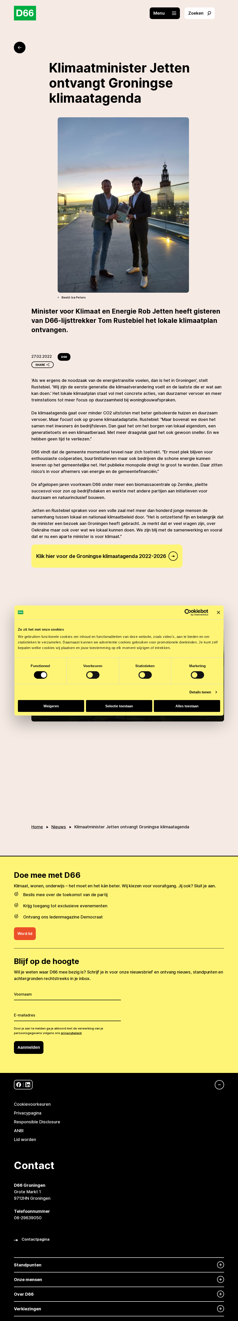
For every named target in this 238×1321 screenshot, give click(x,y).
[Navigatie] (217, 1084)
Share (40, 365)
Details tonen (200, 692)
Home (37, 826)
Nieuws (58, 826)
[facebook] (18, 1084)
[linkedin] (27, 1084)
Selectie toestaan (119, 706)
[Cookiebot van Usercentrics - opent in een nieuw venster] (188, 612)
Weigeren (51, 706)
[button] (167, 13)
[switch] (92, 675)
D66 (64, 357)
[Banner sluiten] (218, 612)
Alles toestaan (186, 706)
